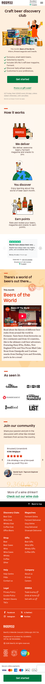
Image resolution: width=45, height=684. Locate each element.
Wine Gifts (29, 545)
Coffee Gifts (30, 552)
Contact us (8, 581)
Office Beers (8, 531)
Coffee (6, 559)
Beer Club (7, 517)
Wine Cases (8, 552)
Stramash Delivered (33, 531)
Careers (28, 581)
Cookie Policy (9, 596)
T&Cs (5, 603)
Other (5, 563)
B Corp (28, 577)
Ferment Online (31, 517)
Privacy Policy (9, 592)
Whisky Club (8, 524)
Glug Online (29, 524)
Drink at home (31, 596)
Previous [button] (2, 459)
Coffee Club (8, 527)
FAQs (5, 577)
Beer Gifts (29, 542)
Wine (5, 549)
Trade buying (30, 592)
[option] (22, 460)
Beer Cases (8, 545)
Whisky (6, 556)
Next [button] (43, 459)
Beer (5, 542)
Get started (22, 79)
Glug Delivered (31, 527)
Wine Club (7, 520)
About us (28, 574)
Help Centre (8, 574)
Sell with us (30, 599)
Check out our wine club (22, 496)
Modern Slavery (10, 599)
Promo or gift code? (22, 88)
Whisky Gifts (30, 549)
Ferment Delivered (33, 520)
